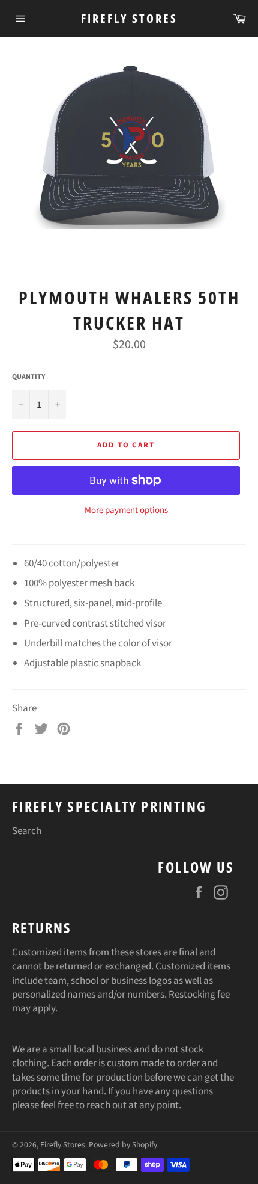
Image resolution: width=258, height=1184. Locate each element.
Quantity (28, 377)
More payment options (126, 511)
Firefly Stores (129, 18)
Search (26, 831)
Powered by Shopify (123, 1144)
